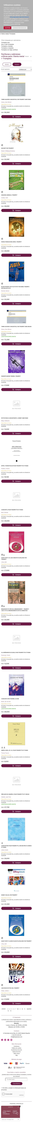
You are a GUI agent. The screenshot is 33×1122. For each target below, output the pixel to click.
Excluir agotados (5, 69)
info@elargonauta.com (16, 1036)
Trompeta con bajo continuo (9, 50)
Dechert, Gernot (5, 291)
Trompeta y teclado (7, 46)
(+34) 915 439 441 (16, 1035)
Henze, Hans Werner (6, 102)
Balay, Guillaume (5, 420)
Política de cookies (16, 1048)
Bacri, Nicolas (4, 512)
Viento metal (5, 34)
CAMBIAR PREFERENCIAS (19, 27)
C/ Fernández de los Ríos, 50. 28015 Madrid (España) (16, 1033)
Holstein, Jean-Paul (6, 797)
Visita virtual (17, 1053)
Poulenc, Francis (5, 468)
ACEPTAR (7, 27)
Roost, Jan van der (6, 701)
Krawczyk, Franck (5, 655)
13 (10, 1010)
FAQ (17, 1055)
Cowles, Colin (4, 197)
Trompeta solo (5, 42)
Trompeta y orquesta (7, 48)
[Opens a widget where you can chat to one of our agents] (10, 1113)
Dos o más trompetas (7, 44)
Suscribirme (16, 1083)
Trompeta (12, 34)
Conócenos (16, 1046)
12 (8, 1010)
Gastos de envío (17, 1051)
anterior (4, 1008)
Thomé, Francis (5, 753)
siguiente (29, 1008)
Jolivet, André (4, 850)
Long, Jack (4, 562)
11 (24, 1009)
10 (22, 1009)
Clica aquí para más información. (19, 17)
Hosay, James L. (5, 990)
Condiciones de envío (16, 1050)
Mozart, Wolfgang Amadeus (8, 151)
